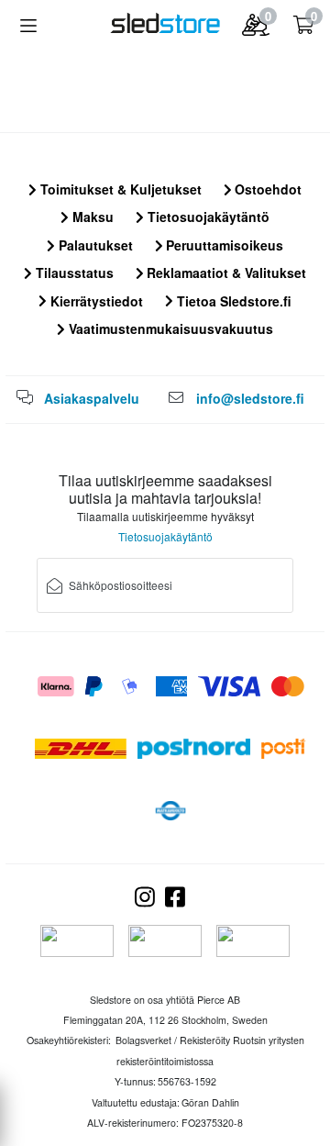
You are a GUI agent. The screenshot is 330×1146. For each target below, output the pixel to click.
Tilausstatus (73, 272)
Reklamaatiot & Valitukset (224, 272)
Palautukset (94, 245)
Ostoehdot (266, 189)
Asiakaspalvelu (91, 398)
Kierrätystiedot (95, 301)
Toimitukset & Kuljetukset (119, 189)
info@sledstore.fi (250, 398)
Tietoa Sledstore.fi (232, 301)
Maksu (91, 216)
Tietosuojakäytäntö (207, 216)
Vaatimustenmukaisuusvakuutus (169, 328)
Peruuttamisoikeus (222, 245)
